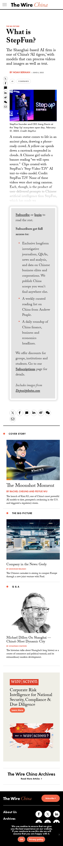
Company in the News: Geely (26, 565)
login (38, 215)
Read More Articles (30, 778)
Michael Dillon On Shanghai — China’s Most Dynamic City (28, 640)
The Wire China (29, 4)
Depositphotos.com (28, 391)
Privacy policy (36, 839)
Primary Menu (4, 4)
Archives (9, 818)
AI (12, 81)
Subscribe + (50, 798)
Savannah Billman (17, 569)
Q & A (15, 586)
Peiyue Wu (41, 491)
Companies (23, 81)
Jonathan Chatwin (18, 646)
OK (21, 839)
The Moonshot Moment (30, 486)
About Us (10, 812)
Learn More (17, 710)
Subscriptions (25, 369)
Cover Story (17, 433)
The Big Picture (12, 26)
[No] (59, 834)
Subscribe (23, 215)
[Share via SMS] (5, 88)
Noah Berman (21, 72)
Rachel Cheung (19, 491)
